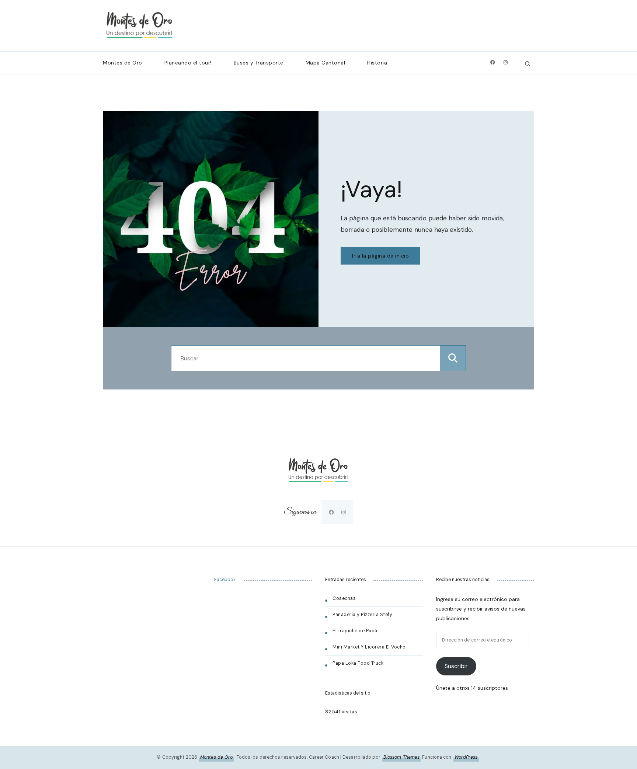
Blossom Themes (401, 757)
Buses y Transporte (258, 62)
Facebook (225, 580)
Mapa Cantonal (325, 62)
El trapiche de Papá (355, 631)
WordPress (466, 757)
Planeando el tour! (188, 62)
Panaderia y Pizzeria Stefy (362, 615)
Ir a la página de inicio (380, 255)
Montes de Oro (122, 62)
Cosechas (344, 598)
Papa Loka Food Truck (358, 663)
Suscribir (456, 666)
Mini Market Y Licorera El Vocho (370, 647)
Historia (377, 62)
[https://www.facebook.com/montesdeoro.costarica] (331, 512)
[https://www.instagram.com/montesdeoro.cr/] (344, 512)
